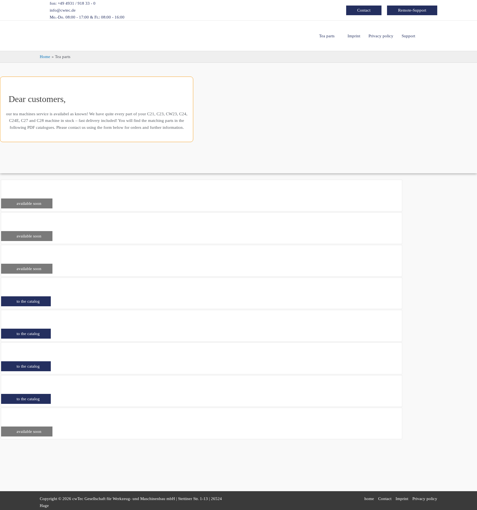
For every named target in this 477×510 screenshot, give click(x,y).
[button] (363, 10)
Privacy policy (424, 498)
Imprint (402, 498)
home (369, 498)
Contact (384, 498)
